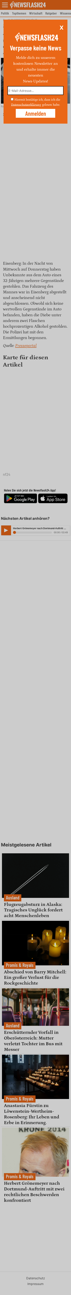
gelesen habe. (51, 104)
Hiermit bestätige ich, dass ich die (37, 99)
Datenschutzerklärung (26, 104)
